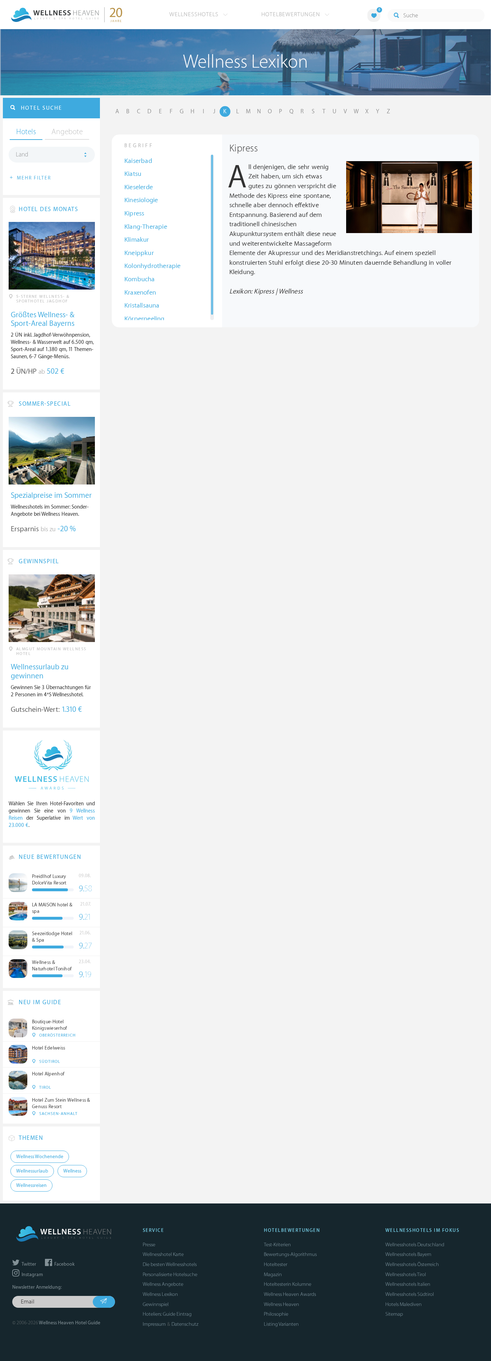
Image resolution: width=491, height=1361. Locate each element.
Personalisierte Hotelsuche (170, 1274)
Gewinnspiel (156, 1304)
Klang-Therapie (145, 227)
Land (22, 154)
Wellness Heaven (281, 1304)
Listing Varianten (281, 1324)
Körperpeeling (144, 319)
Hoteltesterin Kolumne (287, 1284)
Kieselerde (138, 187)
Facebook (63, 1264)
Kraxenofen (140, 292)
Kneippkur (139, 253)
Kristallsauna (142, 305)
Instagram (31, 1275)
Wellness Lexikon (160, 1294)
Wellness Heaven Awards (290, 1294)
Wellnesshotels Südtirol (409, 1294)
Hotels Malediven (403, 1304)
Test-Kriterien (277, 1245)
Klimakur (136, 239)
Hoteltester (275, 1264)
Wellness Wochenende (39, 1157)
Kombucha (139, 279)
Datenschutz (184, 1324)
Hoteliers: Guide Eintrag (167, 1314)
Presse (149, 1245)
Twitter (28, 1264)
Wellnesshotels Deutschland (414, 1245)
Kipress (134, 213)
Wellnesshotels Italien (407, 1284)
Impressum (154, 1324)
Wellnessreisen (31, 1185)
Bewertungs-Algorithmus (290, 1254)
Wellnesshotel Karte (163, 1254)
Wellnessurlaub (32, 1171)
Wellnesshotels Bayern (408, 1254)
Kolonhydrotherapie (152, 266)
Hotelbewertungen (291, 14)
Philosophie (276, 1314)
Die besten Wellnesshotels (170, 1264)
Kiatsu (132, 174)
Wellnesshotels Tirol (405, 1274)
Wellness (72, 1171)
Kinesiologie (141, 200)
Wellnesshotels (194, 14)
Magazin (273, 1274)
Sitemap (394, 1314)
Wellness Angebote (163, 1284)
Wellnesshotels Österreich (412, 1264)
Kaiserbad (138, 161)
